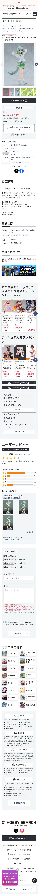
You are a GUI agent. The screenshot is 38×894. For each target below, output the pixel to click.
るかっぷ (9, 421)
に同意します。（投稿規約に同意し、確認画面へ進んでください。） (20, 623)
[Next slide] (36, 64)
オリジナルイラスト (13, 398)
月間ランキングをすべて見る (18, 387)
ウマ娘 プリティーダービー (20, 162)
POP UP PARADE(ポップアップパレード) (23, 159)
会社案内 (9, 868)
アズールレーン (11, 401)
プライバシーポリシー (27, 868)
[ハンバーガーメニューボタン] (35, 14)
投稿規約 (9, 622)
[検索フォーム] (30, 14)
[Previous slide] (1, 64)
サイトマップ (19, 875)
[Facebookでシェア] (21, 171)
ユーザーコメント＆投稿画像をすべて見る (15, 450)
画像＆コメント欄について (22, 454)
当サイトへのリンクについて (27, 872)
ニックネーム (9, 574)
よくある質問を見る (18, 803)
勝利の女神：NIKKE (13, 405)
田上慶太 (14, 154)
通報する (30, 532)
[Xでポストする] (16, 171)
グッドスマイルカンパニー (20, 145)
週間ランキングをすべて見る (18, 382)
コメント (7, 585)
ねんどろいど (11, 417)
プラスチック (15, 151)
